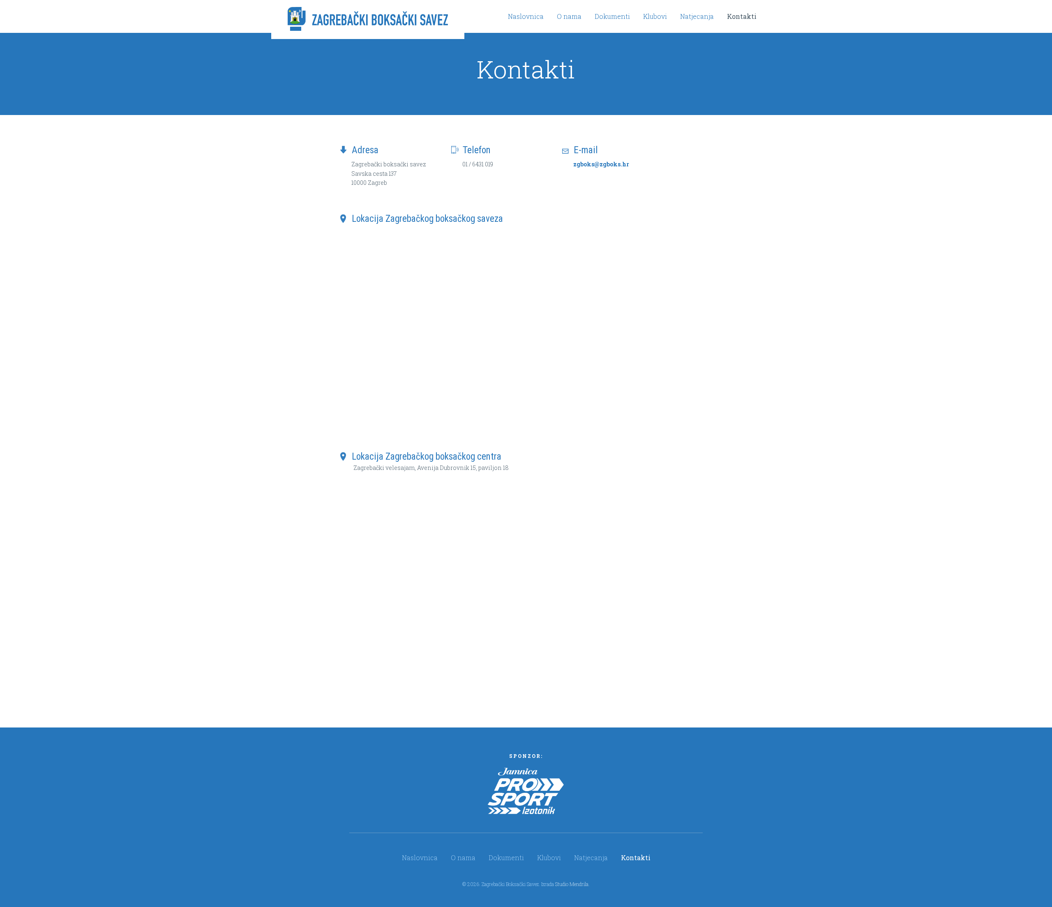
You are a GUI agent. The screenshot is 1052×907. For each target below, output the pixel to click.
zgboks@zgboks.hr (601, 164)
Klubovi (655, 16)
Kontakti (742, 16)
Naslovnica (526, 16)
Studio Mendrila (571, 884)
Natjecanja (697, 16)
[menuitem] (525, 16)
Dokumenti (612, 16)
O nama (569, 16)
